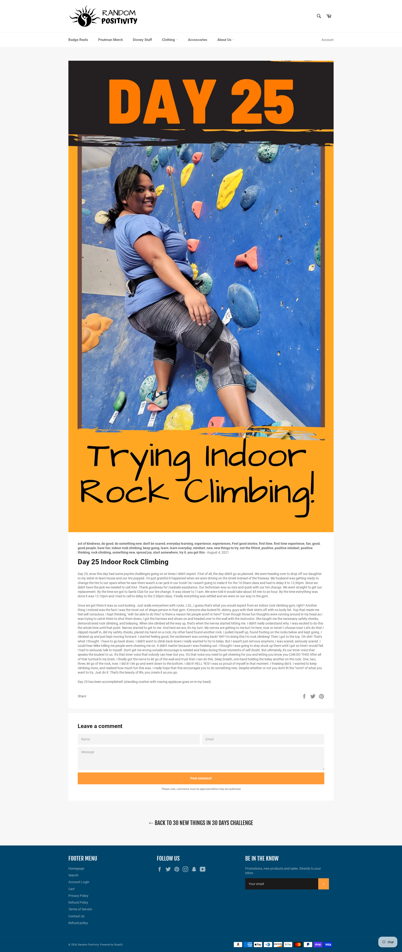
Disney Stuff (142, 40)
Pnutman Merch (110, 40)
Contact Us (76, 916)
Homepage (76, 868)
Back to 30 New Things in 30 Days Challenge (203, 822)
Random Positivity (88, 944)
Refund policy (78, 923)
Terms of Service (80, 909)
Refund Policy (78, 902)
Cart (71, 889)
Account (328, 40)
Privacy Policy (78, 896)
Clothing (169, 40)
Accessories (197, 40)
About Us (224, 40)
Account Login (78, 882)
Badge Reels (78, 40)
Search (73, 875)
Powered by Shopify (111, 944)
